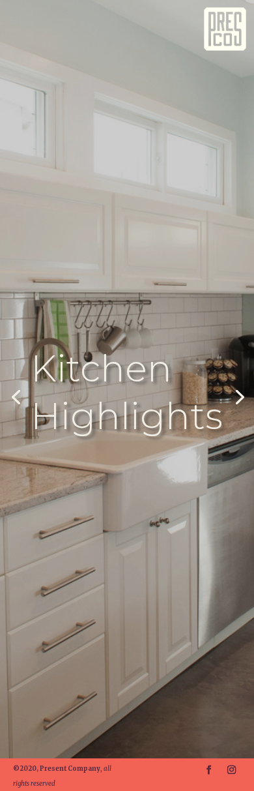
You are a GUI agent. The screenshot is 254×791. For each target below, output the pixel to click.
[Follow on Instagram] (233, 770)
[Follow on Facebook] (210, 770)
